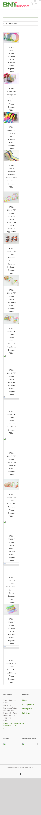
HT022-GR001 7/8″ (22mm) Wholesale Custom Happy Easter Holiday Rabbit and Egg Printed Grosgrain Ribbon (9, 197)
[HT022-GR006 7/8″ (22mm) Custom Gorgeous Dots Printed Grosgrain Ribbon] (11, 401)
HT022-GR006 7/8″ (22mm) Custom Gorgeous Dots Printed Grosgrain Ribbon (9, 401)
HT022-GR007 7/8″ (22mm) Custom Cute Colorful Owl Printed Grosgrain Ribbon (9, 443)
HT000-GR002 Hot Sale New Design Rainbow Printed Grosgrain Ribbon (9, 117)
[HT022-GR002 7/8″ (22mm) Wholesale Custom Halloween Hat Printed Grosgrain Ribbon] (11, 238)
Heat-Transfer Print (10, 23)
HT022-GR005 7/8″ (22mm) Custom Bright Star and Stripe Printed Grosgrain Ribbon (9, 360)
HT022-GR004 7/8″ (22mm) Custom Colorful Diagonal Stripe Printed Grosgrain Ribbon (9, 318)
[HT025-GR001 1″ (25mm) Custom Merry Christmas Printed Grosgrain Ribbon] (11, 526)
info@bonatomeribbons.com (13, 723)
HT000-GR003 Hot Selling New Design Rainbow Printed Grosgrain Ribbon (9, 79)
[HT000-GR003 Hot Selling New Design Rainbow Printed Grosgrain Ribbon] (11, 78)
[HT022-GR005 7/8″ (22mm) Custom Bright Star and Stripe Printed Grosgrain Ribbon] (11, 360)
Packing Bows (27, 709)
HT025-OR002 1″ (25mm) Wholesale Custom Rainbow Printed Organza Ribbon (9, 37)
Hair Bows (25, 713)
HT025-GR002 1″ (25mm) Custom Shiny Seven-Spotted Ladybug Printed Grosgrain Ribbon (9, 568)
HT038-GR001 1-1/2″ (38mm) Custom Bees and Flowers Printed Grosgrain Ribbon (9, 651)
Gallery (13, 37)
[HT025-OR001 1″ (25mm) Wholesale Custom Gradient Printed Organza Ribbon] (11, 609)
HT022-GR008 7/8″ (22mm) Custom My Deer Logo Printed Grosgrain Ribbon (9, 485)
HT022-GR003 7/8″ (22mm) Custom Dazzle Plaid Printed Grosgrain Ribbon (9, 280)
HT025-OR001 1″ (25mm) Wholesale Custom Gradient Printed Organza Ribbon (9, 609)
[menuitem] (20, 20)
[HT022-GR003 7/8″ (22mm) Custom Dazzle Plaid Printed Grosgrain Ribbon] (11, 280)
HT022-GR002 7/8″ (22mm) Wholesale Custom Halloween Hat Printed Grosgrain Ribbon (9, 239)
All (4, 20)
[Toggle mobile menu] (36, 3)
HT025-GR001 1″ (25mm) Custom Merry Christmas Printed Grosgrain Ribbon (9, 526)
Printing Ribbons (28, 704)
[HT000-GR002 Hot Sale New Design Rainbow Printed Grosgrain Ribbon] (11, 117)
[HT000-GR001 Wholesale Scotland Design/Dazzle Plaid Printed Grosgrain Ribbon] (11, 155)
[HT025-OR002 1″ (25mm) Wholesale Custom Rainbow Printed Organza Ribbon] (11, 37)
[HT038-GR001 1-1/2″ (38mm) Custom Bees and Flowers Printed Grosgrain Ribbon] (11, 650)
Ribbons (25, 700)
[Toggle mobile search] (32, 3)
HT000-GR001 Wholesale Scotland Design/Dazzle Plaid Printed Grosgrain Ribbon (9, 155)
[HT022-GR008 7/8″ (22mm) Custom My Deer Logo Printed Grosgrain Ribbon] (11, 484)
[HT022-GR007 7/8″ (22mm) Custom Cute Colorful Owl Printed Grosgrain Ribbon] (11, 443)
